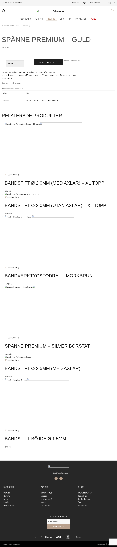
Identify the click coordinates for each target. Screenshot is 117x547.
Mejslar (44, 502)
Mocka (6, 502)
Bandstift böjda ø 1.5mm (35, 438)
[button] (12, 267)
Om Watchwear (84, 493)
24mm (55, 100)
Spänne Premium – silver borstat (47, 345)
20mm (42, 100)
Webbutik (10, 26)
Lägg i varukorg (47, 62)
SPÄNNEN (33, 72)
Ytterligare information (12, 89)
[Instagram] (61, 478)
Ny (4, 505)
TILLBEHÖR (42, 72)
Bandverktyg (46, 493)
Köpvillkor (75, 3)
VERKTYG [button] (39, 19)
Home (4, 26)
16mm (28, 100)
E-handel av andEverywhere (105, 544)
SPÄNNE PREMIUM (20, 72)
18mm (35, 100)
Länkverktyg (46, 499)
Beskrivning (7, 78)
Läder (5, 499)
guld (53, 72)
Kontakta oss (95, 3)
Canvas (6, 493)
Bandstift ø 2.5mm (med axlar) (42, 368)
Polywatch (45, 505)
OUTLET (93, 19)
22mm (48, 100)
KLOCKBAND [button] (25, 19)
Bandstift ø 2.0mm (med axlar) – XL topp (54, 182)
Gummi (6, 496)
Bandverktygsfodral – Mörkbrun (49, 275)
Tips (84, 3)
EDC (62, 19)
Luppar (44, 496)
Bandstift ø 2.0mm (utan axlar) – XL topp (55, 205)
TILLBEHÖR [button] (51, 19)
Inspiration (81, 19)
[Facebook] (56, 478)
